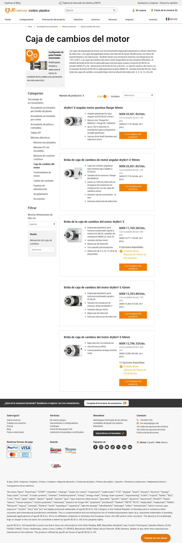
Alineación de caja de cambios (41, 242)
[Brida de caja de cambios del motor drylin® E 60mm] (73, 350)
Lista (99, 96)
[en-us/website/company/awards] (55, 450)
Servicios (96, 19)
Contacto (153, 19)
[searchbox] (89, 10)
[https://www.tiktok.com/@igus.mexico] (112, 447)
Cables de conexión (43, 180)
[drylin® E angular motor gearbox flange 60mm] (73, 121)
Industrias (78, 19)
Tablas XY (36, 132)
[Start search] (114, 10)
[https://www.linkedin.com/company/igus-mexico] (124, 447)
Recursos (112, 19)
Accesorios (39, 198)
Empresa (129, 19)
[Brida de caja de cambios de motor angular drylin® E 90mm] (73, 173)
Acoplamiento (41, 194)
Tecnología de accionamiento (47, 26)
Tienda (8, 19)
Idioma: (147, 442)
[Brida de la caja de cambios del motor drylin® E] (73, 235)
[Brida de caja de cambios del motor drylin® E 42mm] (73, 301)
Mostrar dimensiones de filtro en (40, 216)
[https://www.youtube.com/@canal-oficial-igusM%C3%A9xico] (107, 447)
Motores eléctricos (69, 26)
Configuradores (26, 19)
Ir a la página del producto (133, 135)
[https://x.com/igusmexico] (118, 447)
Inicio (30, 26)
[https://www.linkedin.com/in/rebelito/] (130, 447)
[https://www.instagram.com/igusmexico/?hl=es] (101, 447)
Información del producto (53, 19)
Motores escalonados (45, 142)
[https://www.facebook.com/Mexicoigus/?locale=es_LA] (95, 447)
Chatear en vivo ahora (155, 538)
